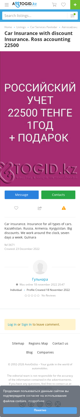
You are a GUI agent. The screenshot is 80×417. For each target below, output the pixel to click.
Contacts (58, 195)
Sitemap (18, 343)
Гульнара (40, 279)
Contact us (60, 343)
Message (21, 195)
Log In (12, 324)
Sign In (27, 324)
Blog (29, 352)
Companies (45, 352)
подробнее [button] (36, 401)
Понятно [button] (40, 410)
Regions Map (38, 343)
